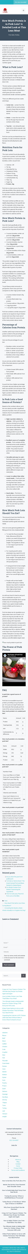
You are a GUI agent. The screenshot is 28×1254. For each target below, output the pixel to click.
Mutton (4, 1074)
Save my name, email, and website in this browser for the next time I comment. (14, 958)
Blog (18, 1161)
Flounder (5, 1060)
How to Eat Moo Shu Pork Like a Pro (14, 1181)
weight (4, 1116)
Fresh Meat (5, 1063)
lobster (4, 1072)
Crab (3, 1049)
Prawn (4, 1086)
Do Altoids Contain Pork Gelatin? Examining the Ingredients (13, 889)
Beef (3, 1038)
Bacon (4, 1035)
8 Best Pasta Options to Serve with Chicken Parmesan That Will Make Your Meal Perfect (12, 1010)
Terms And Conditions (18, 1170)
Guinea (4, 1066)
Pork (5, 901)
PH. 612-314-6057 (20, 2)
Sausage (5, 1094)
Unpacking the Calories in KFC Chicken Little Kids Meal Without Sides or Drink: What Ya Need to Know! (14, 1017)
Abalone (4, 1032)
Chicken (4, 1046)
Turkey (4, 1108)
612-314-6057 (14, 1140)
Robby (17, 35)
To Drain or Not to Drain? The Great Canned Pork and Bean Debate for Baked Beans (15, 883)
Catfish (4, 1044)
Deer (3, 1055)
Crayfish (4, 1052)
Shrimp (4, 1100)
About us (18, 1159)
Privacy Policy (18, 1168)
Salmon (4, 1091)
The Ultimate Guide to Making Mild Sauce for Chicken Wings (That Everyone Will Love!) (12, 1003)
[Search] (23, 976)
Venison (4, 1114)
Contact (18, 1164)
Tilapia (4, 1102)
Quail (4, 1088)
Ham (3, 1069)
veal (3, 1111)
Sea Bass (5, 1097)
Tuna (4, 1105)
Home (18, 1166)
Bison (4, 1041)
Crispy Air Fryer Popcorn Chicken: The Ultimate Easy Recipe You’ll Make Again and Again (14, 991)
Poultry (4, 1083)
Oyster (4, 1077)
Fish (3, 1058)
